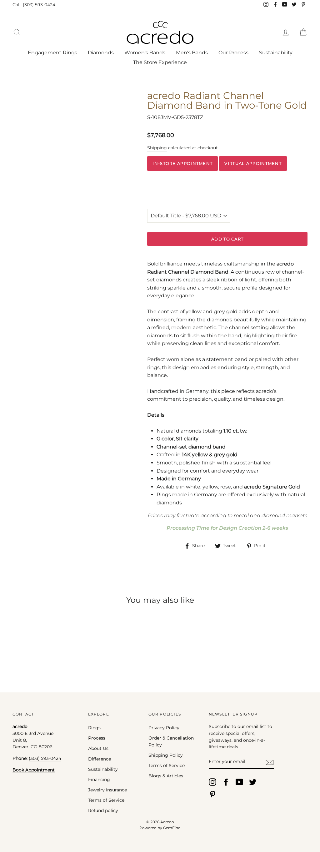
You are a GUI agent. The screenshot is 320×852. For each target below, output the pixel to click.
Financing (99, 779)
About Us (98, 748)
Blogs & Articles (165, 775)
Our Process (233, 53)
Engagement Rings (52, 53)
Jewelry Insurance (107, 789)
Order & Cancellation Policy (171, 741)
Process (96, 738)
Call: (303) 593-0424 (33, 4)
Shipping (157, 147)
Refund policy (103, 810)
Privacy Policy (163, 727)
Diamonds (101, 53)
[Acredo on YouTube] (239, 782)
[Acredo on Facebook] (226, 782)
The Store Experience (160, 62)
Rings (94, 727)
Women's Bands (144, 53)
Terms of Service (106, 800)
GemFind (172, 827)
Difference (99, 758)
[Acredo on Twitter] (253, 782)
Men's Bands (192, 53)
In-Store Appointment (182, 163)
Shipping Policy (165, 755)
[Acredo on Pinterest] (212, 794)
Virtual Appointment (253, 163)
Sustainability (275, 53)
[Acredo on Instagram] (212, 782)
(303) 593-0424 (45, 758)
